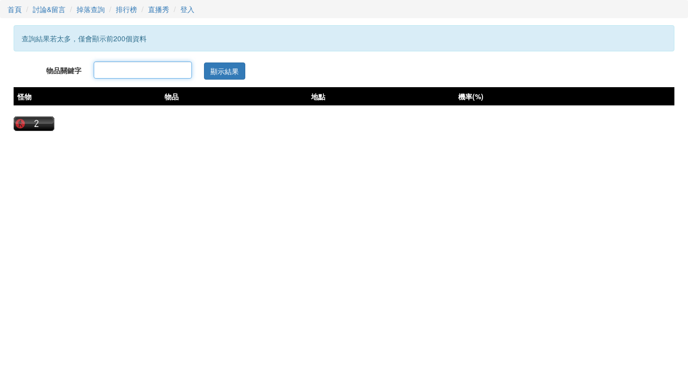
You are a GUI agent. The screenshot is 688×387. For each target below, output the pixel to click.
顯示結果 (225, 71)
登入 (187, 9)
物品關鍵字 (64, 70)
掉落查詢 (91, 9)
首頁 (15, 9)
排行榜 (126, 9)
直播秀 (158, 9)
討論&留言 (49, 9)
